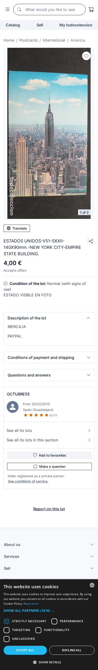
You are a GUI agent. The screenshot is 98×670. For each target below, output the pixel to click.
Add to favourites (52, 455)
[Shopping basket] (91, 9)
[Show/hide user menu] (6, 10)
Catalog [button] (13, 25)
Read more (31, 604)
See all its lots (19, 430)
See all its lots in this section (32, 440)
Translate (19, 228)
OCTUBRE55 (18, 394)
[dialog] (49, 624)
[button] (49, 318)
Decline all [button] (71, 650)
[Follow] (86, 56)
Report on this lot (49, 508)
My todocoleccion (75, 25)
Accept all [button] (25, 650)
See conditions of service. (28, 481)
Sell (40, 25)
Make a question (52, 466)
